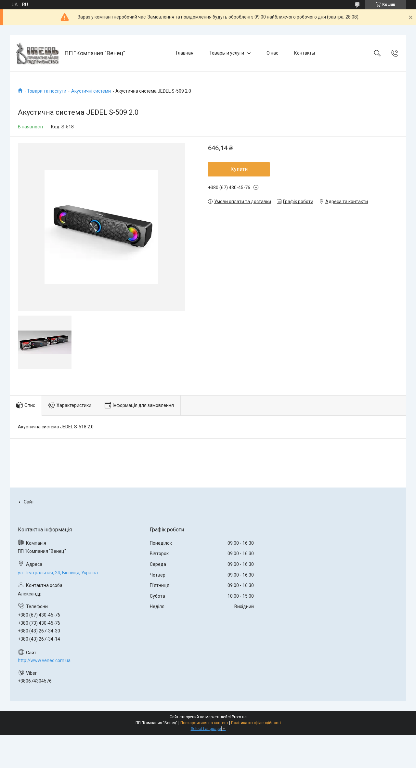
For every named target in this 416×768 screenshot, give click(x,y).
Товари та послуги (46, 91)
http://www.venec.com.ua (44, 660)
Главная (184, 53)
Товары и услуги (226, 53)
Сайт (29, 501)
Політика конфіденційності (256, 723)
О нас (272, 53)
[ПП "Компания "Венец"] (37, 53)
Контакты (304, 53)
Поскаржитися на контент (204, 723)
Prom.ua (239, 717)
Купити (239, 169)
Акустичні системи (91, 91)
